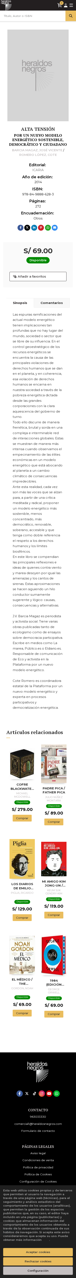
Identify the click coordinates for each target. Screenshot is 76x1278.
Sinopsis (20, 303)
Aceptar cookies (38, 1252)
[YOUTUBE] (49, 1093)
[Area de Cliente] (65, 5)
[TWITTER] (27, 1093)
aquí (45, 1239)
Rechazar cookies (38, 1261)
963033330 (38, 1116)
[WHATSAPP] (56, 1093)
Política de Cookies (38, 1174)
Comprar (22, 818)
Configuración (38, 1270)
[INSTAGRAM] (42, 1093)
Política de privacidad (38, 1167)
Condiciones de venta (38, 1160)
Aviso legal (38, 1153)
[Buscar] (70, 16)
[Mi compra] (59, 5)
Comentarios (52, 303)
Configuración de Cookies (38, 1181)
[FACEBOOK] (19, 1093)
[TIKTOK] (34, 1093)
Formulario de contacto (38, 1130)
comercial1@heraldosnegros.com (38, 1123)
